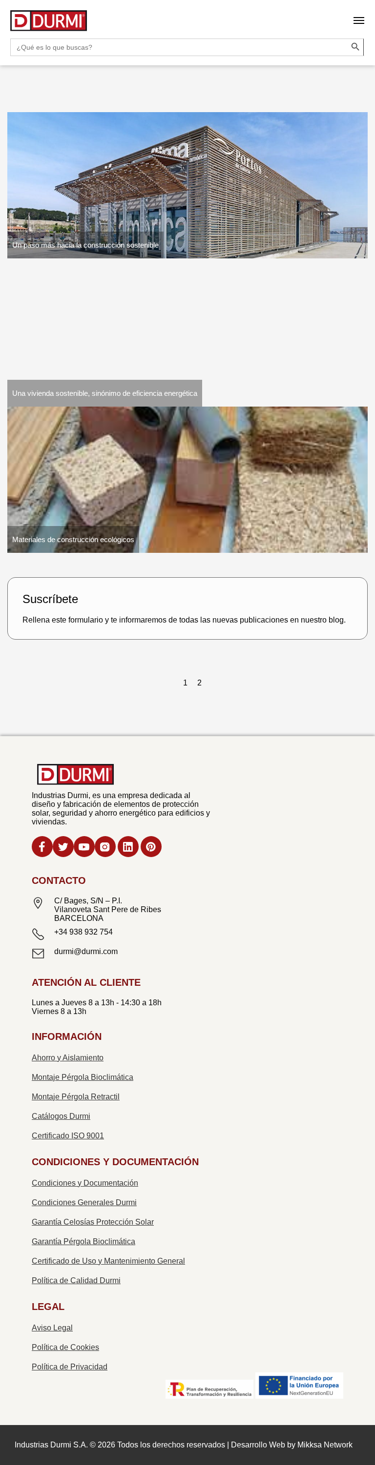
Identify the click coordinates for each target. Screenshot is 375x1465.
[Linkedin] (128, 848)
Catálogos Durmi (61, 1116)
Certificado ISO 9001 (68, 1136)
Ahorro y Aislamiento (68, 1058)
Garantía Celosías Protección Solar (93, 1222)
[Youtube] (84, 848)
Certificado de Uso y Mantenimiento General (108, 1261)
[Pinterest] (151, 848)
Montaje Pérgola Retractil (76, 1097)
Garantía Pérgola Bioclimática (83, 1241)
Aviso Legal (52, 1328)
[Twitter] (63, 848)
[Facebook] (42, 848)
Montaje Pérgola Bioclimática (82, 1077)
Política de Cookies (65, 1347)
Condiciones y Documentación (85, 1183)
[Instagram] (105, 848)
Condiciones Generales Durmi (84, 1202)
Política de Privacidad (69, 1367)
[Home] (49, 22)
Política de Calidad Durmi (76, 1280)
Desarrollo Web (258, 1445)
